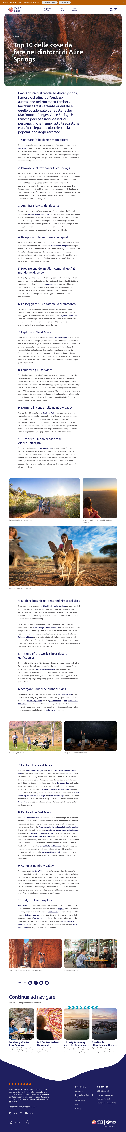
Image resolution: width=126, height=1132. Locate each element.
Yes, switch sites (49, 2)
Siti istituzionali (103, 1091)
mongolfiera (23, 148)
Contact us (79, 1091)
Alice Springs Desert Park (38, 214)
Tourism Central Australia (106, 1103)
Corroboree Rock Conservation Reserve (62, 830)
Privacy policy (80, 1101)
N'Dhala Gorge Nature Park (41, 836)
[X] (36, 983)
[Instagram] (15, 1113)
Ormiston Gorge (38, 795)
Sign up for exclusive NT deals (84, 1096)
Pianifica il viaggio (75, 9)
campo (49, 284)
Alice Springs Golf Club (45, 669)
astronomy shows (34, 701)
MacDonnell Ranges (59, 245)
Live (76, 1105)
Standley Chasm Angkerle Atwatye (57, 789)
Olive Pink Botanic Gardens (54, 606)
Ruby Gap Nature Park (51, 852)
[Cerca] (111, 9)
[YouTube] (26, 1113)
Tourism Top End (103, 1099)
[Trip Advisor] (32, 1113)
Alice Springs (24, 905)
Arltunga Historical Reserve (49, 846)
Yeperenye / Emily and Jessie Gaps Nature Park (59, 827)
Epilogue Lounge (32, 915)
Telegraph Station (25, 637)
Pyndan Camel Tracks (70, 315)
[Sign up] (115, 9)
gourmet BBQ (55, 701)
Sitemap (78, 1109)
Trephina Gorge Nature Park (41, 833)
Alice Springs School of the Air (46, 627)
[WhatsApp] (41, 983)
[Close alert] (124, 2)
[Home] (14, 9)
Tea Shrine (37, 918)
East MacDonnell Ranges (32, 817)
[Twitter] (21, 1113)
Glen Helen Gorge (56, 795)
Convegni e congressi (105, 1095)
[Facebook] (30, 983)
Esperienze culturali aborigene (22, 1107)
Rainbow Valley (49, 413)
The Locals (52, 912)
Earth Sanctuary (65, 694)
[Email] (47, 983)
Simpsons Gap (63, 783)
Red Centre (50, 710)
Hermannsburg (45, 448)
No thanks (65, 2)
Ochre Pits (22, 802)
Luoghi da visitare (47, 9)
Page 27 (61, 909)
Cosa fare (62, 9)
